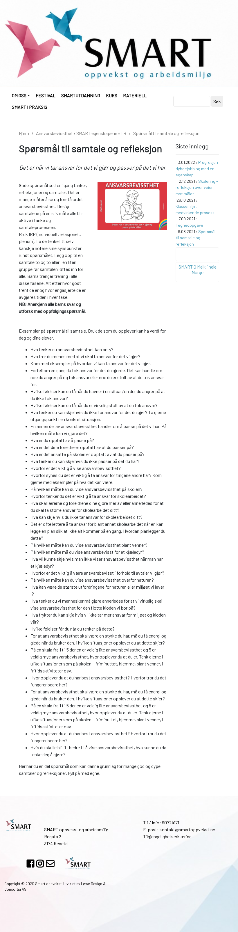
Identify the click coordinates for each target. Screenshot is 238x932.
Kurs (111, 95)
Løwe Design (91, 883)
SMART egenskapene (96, 133)
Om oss (19, 95)
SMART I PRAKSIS (29, 107)
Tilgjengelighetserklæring (167, 836)
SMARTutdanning (80, 95)
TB (123, 133)
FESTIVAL (45, 95)
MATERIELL (135, 95)
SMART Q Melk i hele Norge (197, 269)
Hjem (24, 133)
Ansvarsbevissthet (54, 133)
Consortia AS (15, 889)
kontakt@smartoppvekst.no (187, 829)
